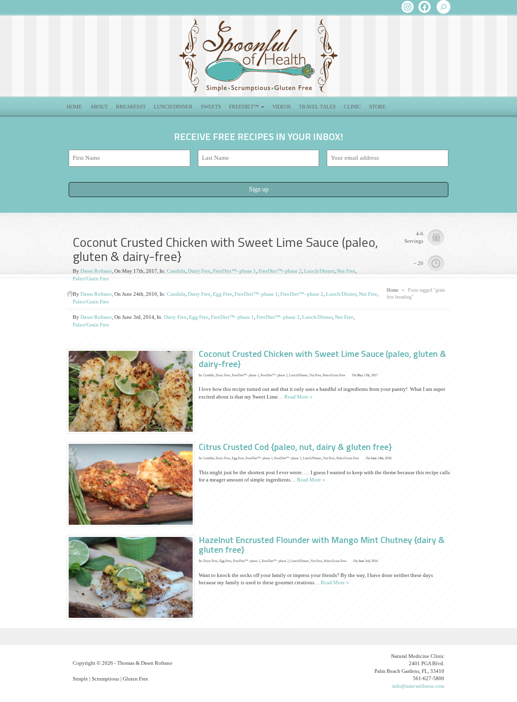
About (99, 107)
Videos (281, 107)
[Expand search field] (443, 7)
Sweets (211, 107)
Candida (176, 271)
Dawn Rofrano (96, 271)
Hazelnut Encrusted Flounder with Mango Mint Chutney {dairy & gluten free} (322, 544)
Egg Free (222, 294)
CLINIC (352, 107)
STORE (377, 107)
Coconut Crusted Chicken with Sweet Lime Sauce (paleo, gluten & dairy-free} (322, 358)
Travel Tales (317, 107)
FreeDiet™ (244, 107)
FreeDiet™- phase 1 (234, 271)
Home (74, 107)
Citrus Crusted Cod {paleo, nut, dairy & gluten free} (295, 447)
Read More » (298, 397)
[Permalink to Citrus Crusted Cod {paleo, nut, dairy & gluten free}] (133, 484)
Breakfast (131, 107)
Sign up (259, 189)
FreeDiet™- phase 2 (280, 271)
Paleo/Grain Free (91, 279)
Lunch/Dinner (173, 107)
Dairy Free (199, 271)
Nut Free (346, 271)
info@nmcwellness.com (418, 686)
